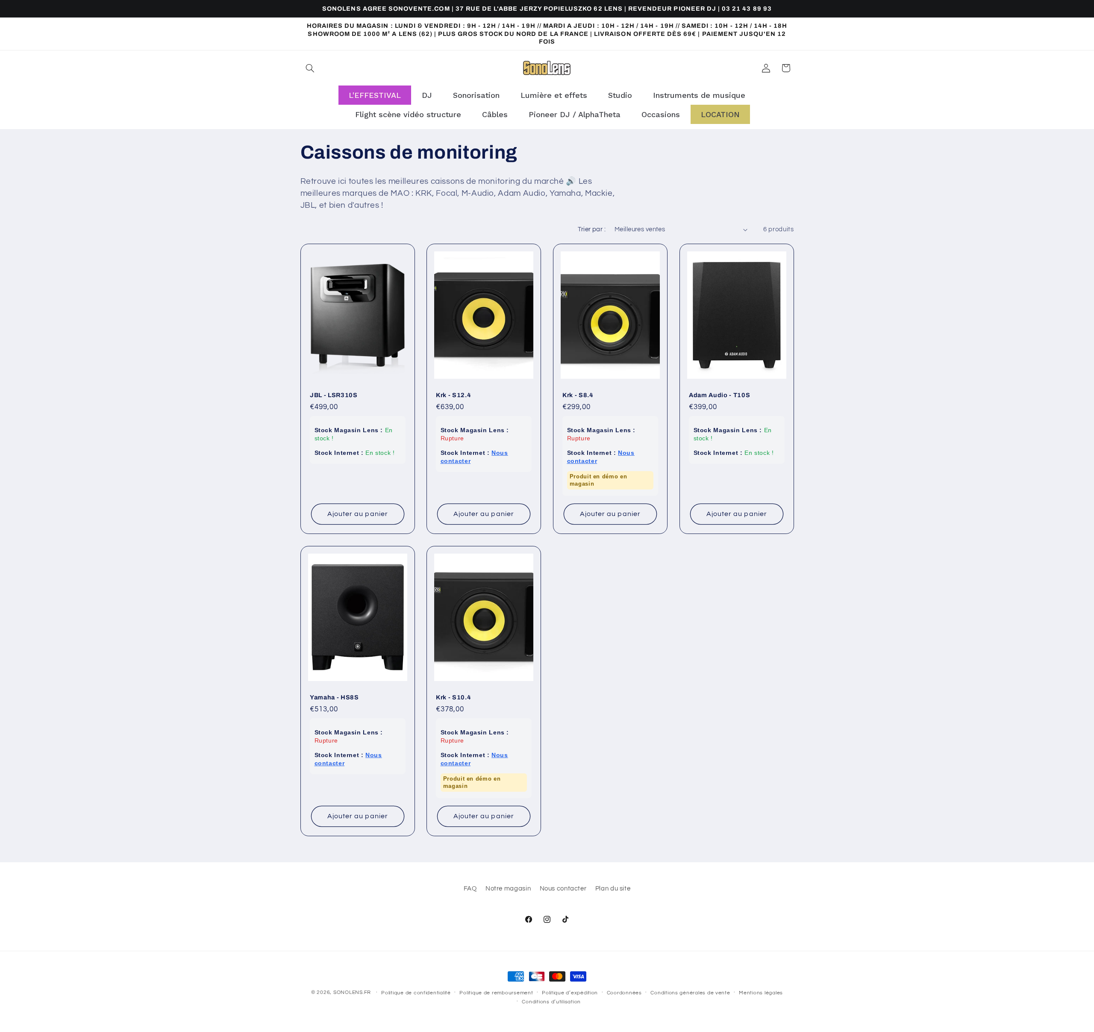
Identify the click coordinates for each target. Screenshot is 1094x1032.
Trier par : (592, 229)
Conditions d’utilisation (551, 1002)
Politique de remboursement (496, 993)
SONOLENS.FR (352, 992)
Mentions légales (761, 993)
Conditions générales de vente (690, 993)
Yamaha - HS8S (334, 697)
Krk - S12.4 (453, 395)
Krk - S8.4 (578, 395)
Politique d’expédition (570, 993)
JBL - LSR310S (334, 395)
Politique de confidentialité (416, 993)
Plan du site (613, 888)
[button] (310, 68)
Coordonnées (624, 993)
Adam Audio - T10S (719, 395)
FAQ (470, 888)
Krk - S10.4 (453, 697)
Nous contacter (563, 888)
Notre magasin (508, 888)
